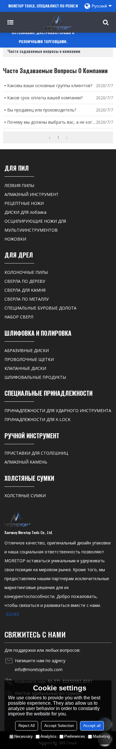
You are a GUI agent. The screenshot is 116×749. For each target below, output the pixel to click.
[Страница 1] (49, 137)
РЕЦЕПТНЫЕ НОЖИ (24, 203)
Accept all (92, 725)
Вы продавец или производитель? (41, 110)
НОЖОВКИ (15, 239)
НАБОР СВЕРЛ (18, 317)
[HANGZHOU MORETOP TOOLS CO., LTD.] (58, 22)
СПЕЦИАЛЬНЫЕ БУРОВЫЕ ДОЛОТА (40, 308)
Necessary (23, 736)
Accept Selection (59, 725)
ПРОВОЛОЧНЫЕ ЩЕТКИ (29, 359)
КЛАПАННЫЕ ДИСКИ (25, 368)
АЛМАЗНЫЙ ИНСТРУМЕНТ (31, 194)
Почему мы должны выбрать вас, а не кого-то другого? (51, 122)
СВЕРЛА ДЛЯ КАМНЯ (25, 290)
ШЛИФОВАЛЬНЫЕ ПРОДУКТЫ (35, 377)
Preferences (74, 736)
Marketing (101, 736)
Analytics (48, 736)
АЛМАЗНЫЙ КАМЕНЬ (25, 462)
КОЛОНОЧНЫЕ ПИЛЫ (26, 272)
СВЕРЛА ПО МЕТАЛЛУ (26, 299)
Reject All (26, 725)
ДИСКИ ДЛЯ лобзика (25, 212)
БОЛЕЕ (12, 614)
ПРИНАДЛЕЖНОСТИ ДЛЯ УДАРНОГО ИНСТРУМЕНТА (57, 410)
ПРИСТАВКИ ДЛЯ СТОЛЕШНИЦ (36, 453)
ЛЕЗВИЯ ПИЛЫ (19, 185)
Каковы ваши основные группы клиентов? (49, 85)
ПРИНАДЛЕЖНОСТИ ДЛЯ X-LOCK (37, 419)
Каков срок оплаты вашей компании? (45, 98)
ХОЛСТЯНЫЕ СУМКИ (25, 495)
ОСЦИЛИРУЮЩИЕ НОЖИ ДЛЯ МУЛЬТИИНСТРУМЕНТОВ (35, 225)
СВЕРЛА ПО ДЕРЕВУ (24, 281)
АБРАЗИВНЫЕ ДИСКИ (26, 350)
